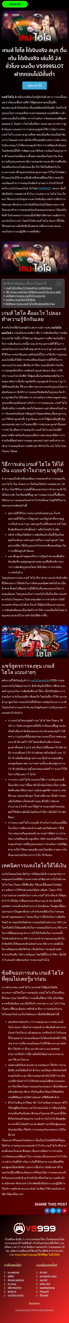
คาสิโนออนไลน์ (12, 1265)
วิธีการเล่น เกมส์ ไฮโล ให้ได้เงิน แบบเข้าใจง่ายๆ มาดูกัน (33, 292)
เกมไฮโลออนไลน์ (40, 680)
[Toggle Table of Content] (57, 283)
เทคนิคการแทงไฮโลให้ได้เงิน (20, 300)
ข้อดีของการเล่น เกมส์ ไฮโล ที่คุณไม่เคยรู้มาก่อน (30, 304)
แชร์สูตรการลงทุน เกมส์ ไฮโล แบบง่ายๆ (25, 296)
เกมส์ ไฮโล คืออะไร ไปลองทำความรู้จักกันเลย (29, 288)
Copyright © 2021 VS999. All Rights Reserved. (34, 1310)
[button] (47, 1211)
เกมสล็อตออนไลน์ (46, 1265)
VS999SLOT (45, 188)
